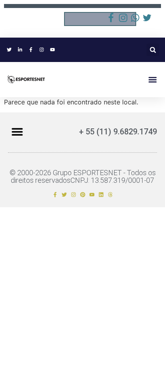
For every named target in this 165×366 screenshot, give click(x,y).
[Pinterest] (82, 194)
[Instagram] (73, 194)
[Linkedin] (101, 194)
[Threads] (110, 194)
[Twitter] (64, 194)
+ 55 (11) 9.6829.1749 (118, 131)
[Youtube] (92, 194)
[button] (153, 50)
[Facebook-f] (55, 194)
